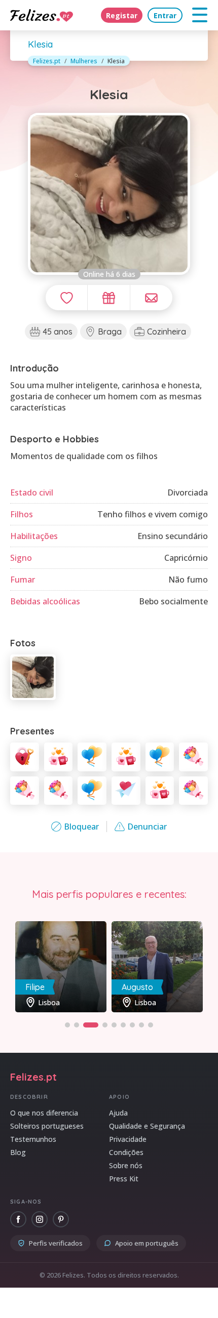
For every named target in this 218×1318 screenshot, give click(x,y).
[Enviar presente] (108, 297)
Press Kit (123, 1178)
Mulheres (83, 61)
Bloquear (81, 826)
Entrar (165, 15)
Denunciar (147, 826)
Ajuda (118, 1113)
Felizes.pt (46, 61)
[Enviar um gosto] (66, 297)
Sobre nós (125, 1165)
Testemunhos (33, 1139)
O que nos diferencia (44, 1113)
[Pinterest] (61, 1219)
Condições (126, 1152)
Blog (18, 1152)
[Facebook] (18, 1219)
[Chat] (151, 297)
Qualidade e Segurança (147, 1126)
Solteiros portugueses (47, 1126)
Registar (121, 15)
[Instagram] (39, 1219)
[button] (67, 1024)
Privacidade (128, 1139)
